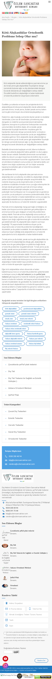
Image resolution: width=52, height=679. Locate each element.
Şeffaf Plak (13, 395)
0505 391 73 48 (12, 511)
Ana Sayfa (5, 17)
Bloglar (14, 17)
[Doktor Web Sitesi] (26, 676)
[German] (16, 13)
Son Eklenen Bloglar (13, 358)
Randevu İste (41, 660)
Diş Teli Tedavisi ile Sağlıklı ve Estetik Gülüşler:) (24, 379)
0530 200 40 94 (12, 508)
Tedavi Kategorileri (12, 405)
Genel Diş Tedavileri (17, 432)
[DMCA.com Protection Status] (42, 677)
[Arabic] (6, 13)
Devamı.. (13, 534)
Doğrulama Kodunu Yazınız (15, 648)
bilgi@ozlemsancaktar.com (20, 460)
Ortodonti (14, 585)
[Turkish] (3, 13)
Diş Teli (11, 371)
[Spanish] (26, 13)
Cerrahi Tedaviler (15, 425)
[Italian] (20, 13)
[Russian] (23, 13)
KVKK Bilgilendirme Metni (29, 632)
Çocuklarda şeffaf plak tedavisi (22, 364)
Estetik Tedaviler (15, 418)
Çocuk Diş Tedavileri (17, 411)
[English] (10, 13)
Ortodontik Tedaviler (17, 439)
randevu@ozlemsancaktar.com (22, 464)
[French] (13, 13)
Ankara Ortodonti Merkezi (19, 388)
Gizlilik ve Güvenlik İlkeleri (27, 670)
